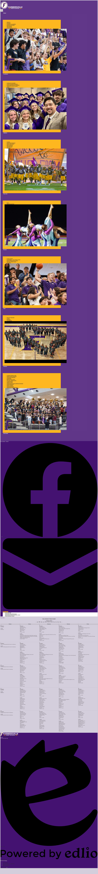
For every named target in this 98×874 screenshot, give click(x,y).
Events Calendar (10, 258)
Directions (8, 23)
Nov (58, 621)
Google (8, 318)
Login (2, 846)
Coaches (8, 141)
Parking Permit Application (12, 376)
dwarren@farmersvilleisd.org (5, 739)
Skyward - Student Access (11, 380)
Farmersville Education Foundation (13, 85)
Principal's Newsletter (11, 25)
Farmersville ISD (8, 612)
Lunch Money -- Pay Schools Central (13, 259)
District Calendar (10, 385)
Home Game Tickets (10, 143)
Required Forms (10, 145)
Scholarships (9, 378)
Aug (52, 621)
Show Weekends (45, 618)
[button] (50, 16)
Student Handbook (10, 384)
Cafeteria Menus (10, 381)
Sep (54, 621)
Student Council (10, 382)
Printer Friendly (52, 618)
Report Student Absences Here (12, 260)
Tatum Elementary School (9, 615)
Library (8, 87)
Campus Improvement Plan (12, 28)
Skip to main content (4, 0)
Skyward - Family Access (11, 261)
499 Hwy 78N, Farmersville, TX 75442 (7, 736)
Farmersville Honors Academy (12, 86)
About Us (8, 22)
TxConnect (9, 262)
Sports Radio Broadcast (11, 142)
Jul (49, 621)
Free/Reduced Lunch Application (9, 863)
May (46, 621)
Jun (48, 621)
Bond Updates (5, 862)
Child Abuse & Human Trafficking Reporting (15, 383)
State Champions (10, 144)
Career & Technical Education (12, 84)
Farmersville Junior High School (11, 613)
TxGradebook (9, 320)
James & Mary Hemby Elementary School (12, 614)
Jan (37, 621)
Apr (43, 621)
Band (8, 202)
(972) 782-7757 (6, 737)
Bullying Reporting (6, 865)
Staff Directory (9, 27)
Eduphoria (9, 319)
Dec (60, 621)
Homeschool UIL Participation (12, 387)
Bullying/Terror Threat (11, 379)
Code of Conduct (6, 864)
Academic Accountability (11, 24)
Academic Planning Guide (11, 375)
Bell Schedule (9, 26)
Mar (41, 621)
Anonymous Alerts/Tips (11, 377)
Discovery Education (10, 317)
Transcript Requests (10, 386)
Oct (56, 621)
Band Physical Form (10, 203)
